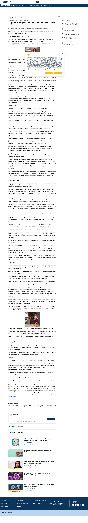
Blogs (17, 5)
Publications (49, 5)
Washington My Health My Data (40, 502)
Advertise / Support (5, 502)
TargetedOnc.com (21, 500)
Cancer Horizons (32, 5)
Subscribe (50, 418)
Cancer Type (4, 5)
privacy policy (32, 421)
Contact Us (3, 505)
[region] (44, 64)
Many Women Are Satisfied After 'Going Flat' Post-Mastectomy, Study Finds (51, 407)
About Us (3, 500)
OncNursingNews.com (22, 503)
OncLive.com (20, 502)
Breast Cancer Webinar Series (24, 5)
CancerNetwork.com (6, 506)
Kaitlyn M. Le (34, 465)
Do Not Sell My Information (39, 500)
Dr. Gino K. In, (28, 488)
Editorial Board (4, 503)
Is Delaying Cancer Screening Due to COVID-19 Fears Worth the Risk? (26, 407)
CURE (9, 19)
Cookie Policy (54, 69)
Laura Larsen (28, 454)
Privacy (19, 506)
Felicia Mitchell (29, 442)
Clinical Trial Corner (39, 5)
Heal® (45, 5)
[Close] (62, 53)
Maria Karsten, (29, 465)
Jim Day (33, 488)
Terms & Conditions (21, 505)
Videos (53, 5)
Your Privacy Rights (37, 503)
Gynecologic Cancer (19, 426)
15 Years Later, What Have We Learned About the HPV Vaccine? (13, 407)
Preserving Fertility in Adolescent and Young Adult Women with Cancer (38, 407)
